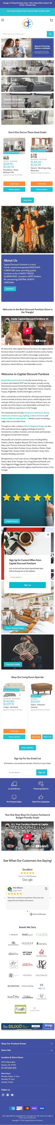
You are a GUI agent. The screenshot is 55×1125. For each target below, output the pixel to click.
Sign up (27, 585)
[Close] (48, 534)
